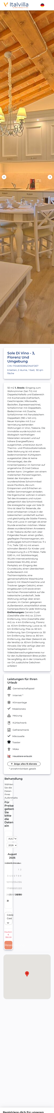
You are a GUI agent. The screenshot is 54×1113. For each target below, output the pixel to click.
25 (10, 894)
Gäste (7, 915)
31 (8, 901)
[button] (8, 918)
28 (16, 894)
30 (20, 894)
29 (18, 894)
